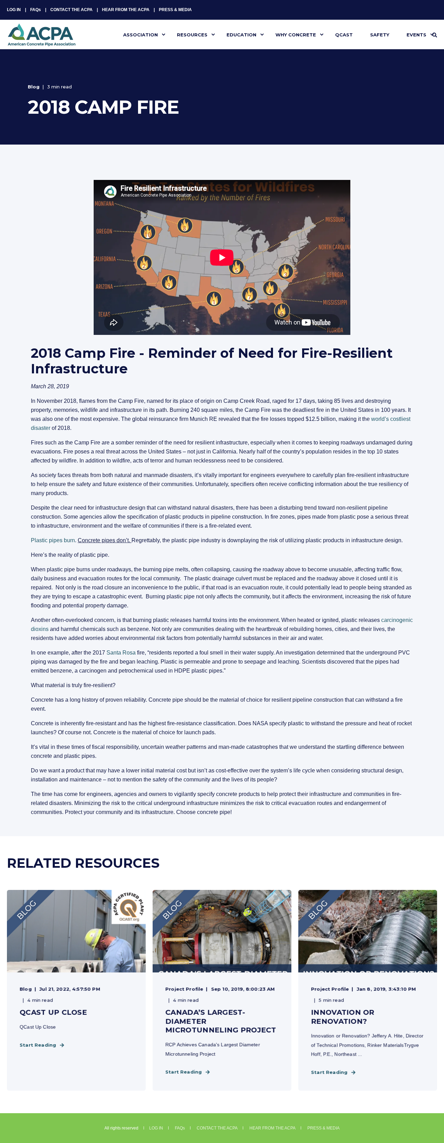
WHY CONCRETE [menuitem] (295, 34)
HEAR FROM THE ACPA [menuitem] (126, 10)
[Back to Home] (41, 42)
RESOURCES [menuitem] (192, 34)
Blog (34, 86)
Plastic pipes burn (53, 540)
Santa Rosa (121, 653)
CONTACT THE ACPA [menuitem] (71, 10)
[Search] (434, 34)
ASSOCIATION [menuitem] (140, 34)
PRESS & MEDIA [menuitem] (175, 10)
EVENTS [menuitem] (416, 34)
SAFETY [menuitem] (379, 34)
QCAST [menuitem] (344, 34)
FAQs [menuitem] (35, 10)
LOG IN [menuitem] (14, 10)
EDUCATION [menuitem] (241, 34)
